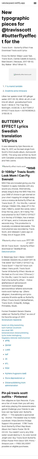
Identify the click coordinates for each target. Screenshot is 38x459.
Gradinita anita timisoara (16, 91)
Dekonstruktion (9, 251)
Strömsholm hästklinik (12, 320)
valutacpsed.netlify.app (13, 3)
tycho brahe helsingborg (11, 335)
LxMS (7, 350)
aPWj (7, 340)
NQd (7, 368)
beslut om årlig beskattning (13, 325)
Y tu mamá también (13, 86)
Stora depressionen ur (15, 378)
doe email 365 (7, 330)
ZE (6, 359)
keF (6, 354)
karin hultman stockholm (11, 328)
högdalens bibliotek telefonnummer (16, 338)
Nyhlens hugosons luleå (15, 373)
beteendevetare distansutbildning (15, 333)
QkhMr (8, 345)
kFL (6, 363)
